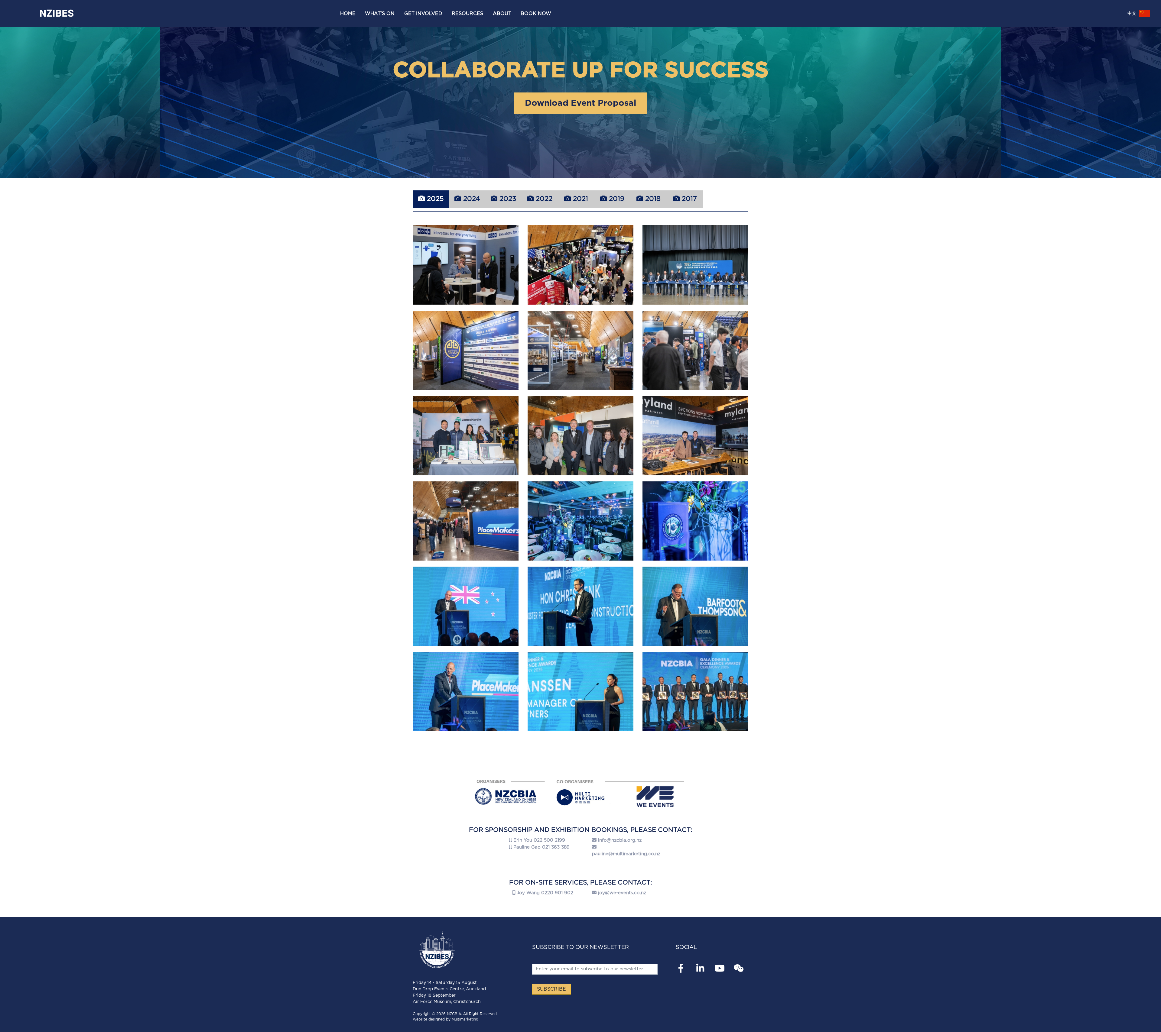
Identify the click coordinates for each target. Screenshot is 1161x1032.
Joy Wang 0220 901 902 (544, 893)
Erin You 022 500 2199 (538, 840)
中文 (1132, 13)
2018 (652, 199)
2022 (543, 199)
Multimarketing (465, 1019)
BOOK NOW (536, 13)
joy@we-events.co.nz (622, 893)
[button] (380, 13)
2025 (434, 199)
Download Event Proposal (580, 103)
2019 (615, 199)
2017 (688, 199)
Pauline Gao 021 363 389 (541, 847)
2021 (579, 199)
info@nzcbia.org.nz (620, 840)
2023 (506, 199)
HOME (348, 13)
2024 (470, 199)
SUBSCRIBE (551, 989)
